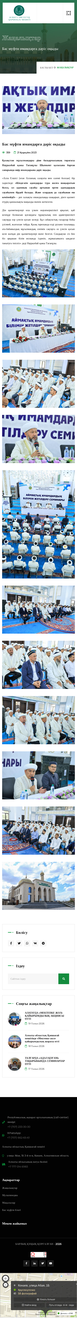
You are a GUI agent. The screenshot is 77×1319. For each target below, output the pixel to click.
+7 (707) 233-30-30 (19, 1126)
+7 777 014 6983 (18, 1166)
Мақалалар (8, 1202)
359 (8, 152)
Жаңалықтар (9, 1188)
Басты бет (46, 67)
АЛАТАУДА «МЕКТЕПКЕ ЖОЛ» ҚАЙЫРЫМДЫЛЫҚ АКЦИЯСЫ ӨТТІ (44, 1015)
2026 (59, 1244)
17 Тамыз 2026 (36, 1068)
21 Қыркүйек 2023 (27, 152)
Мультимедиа (10, 1195)
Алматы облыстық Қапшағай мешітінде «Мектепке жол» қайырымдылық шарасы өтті (42, 1038)
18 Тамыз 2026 (36, 1046)
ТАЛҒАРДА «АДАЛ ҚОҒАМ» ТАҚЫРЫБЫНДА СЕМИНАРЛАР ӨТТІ (45, 1061)
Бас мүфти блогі (11, 1210)
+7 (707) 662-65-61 (18, 1137)
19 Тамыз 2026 (36, 1023)
